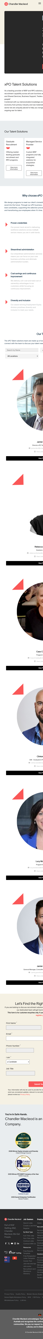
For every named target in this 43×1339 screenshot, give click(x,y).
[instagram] (15, 1243)
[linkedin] (18, 1243)
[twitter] (8, 1243)
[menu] (39, 3)
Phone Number (12, 1046)
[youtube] (12, 1243)
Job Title (9, 1069)
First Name (11, 1023)
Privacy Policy (25, 1094)
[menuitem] (30, 1223)
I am (8, 1057)
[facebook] (5, 1243)
